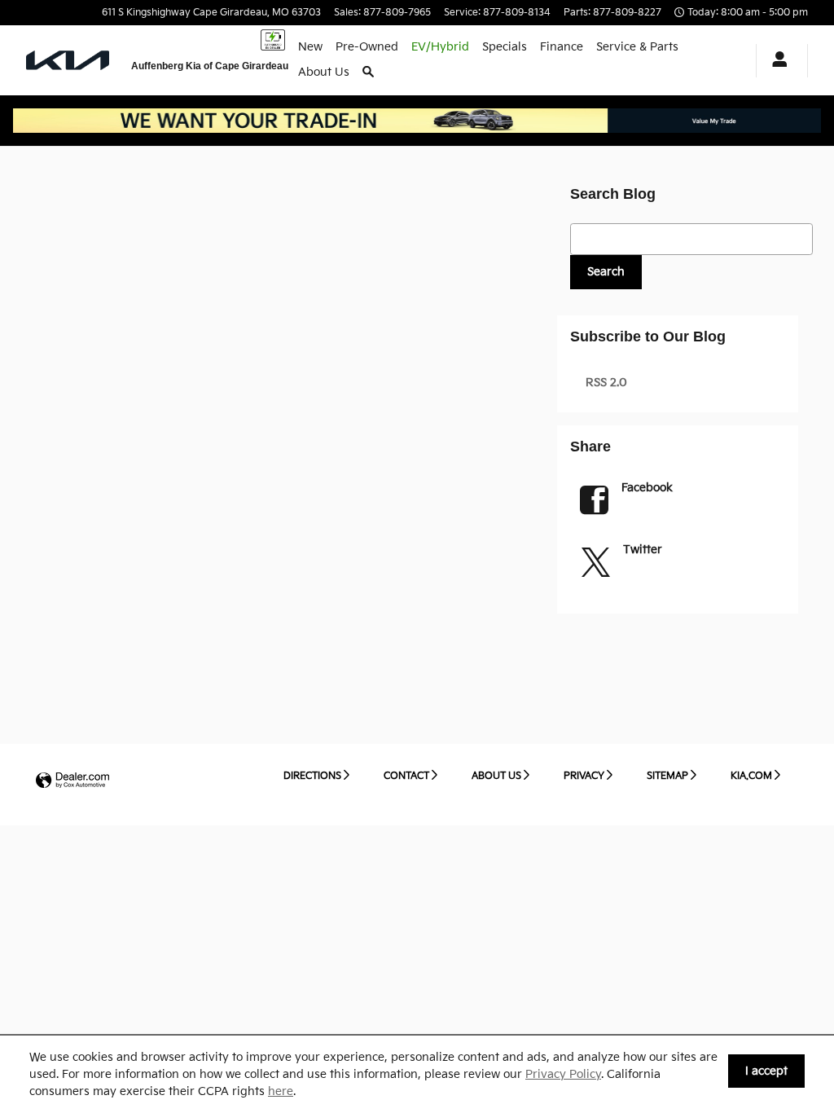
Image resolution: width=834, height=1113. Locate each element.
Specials (504, 47)
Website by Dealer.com (72, 781)
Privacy (584, 776)
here (280, 1091)
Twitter (642, 549)
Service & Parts (637, 47)
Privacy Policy (563, 1074)
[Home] (69, 60)
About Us (323, 72)
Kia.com (751, 776)
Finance (561, 47)
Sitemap (667, 776)
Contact (406, 776)
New (310, 47)
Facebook (647, 488)
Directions (312, 776)
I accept (766, 1071)
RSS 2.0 (604, 382)
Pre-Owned (367, 47)
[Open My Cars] (775, 60)
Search (606, 272)
